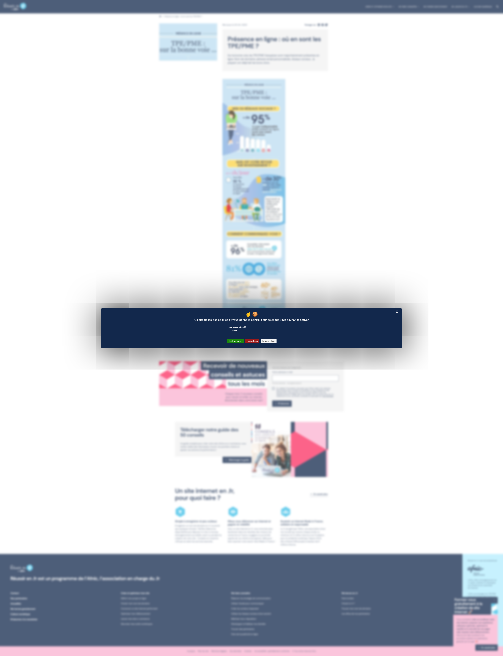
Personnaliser (268, 341)
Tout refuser (252, 341)
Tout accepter (235, 341)
